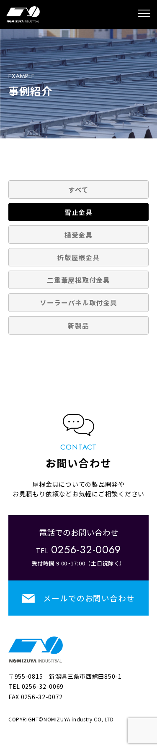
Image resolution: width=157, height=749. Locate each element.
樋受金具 (78, 234)
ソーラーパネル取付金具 (78, 302)
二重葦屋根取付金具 (78, 279)
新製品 (78, 325)
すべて (78, 189)
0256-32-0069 (43, 686)
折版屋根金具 (78, 257)
